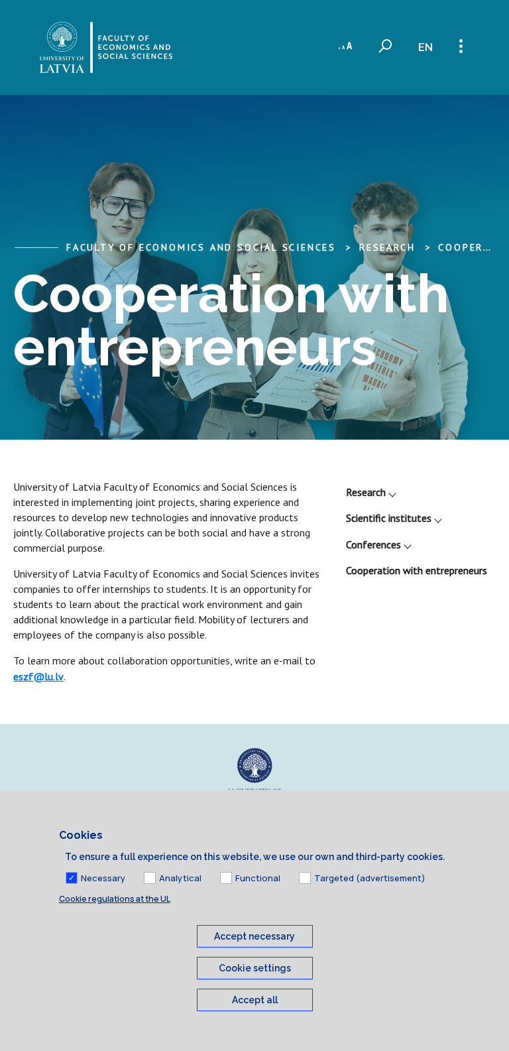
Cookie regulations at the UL (114, 898)
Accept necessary (254, 936)
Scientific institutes (388, 518)
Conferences (373, 544)
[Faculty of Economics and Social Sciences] (106, 47)
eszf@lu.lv (38, 676)
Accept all (255, 1000)
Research (366, 492)
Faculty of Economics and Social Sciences (201, 247)
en (425, 47)
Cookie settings (255, 968)
